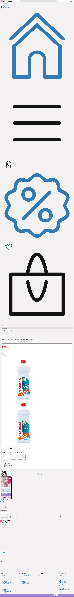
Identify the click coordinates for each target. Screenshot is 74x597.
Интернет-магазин (25, 575)
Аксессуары (5, 585)
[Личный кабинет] (67, 1)
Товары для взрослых (7, 591)
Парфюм (5, 581)
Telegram (38, 473)
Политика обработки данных (64, 588)
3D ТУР (60, 585)
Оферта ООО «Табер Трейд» (64, 584)
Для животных (5, 590)
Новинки (23, 577)
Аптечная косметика (7, 582)
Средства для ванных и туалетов (26, 339)
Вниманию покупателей (63, 578)
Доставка (25, 583)
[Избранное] (69, 1)
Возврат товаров (62, 580)
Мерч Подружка (6, 592)
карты (25, 582)
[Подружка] (6, 1)
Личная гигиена (6, 583)
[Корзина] (72, 1)
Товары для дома (9, 339)
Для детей (5, 589)
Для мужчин (5, 588)
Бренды (23, 578)
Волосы (4, 580)
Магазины (23, 581)
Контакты (60, 577)
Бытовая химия (16, 339)
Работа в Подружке (62, 576)
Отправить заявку (3, 514)
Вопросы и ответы (62, 582)
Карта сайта (61, 586)
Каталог (3, 339)
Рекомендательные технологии (65, 589)
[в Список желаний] (4, 355)
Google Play (2, 501)
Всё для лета (5, 576)
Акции (41, 575)
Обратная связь (41, 474)
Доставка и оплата (62, 581)
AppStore (1, 500)
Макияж (4, 578)
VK (37, 472)
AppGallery (2, 502)
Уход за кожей (5, 577)
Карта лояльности (25, 580)
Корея (4, 575)
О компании (61, 575)
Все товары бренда (5, 351)
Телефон (12, 513)
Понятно (56, 595)
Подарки (4, 584)
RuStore (1, 504)
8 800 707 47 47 (41, 471)
